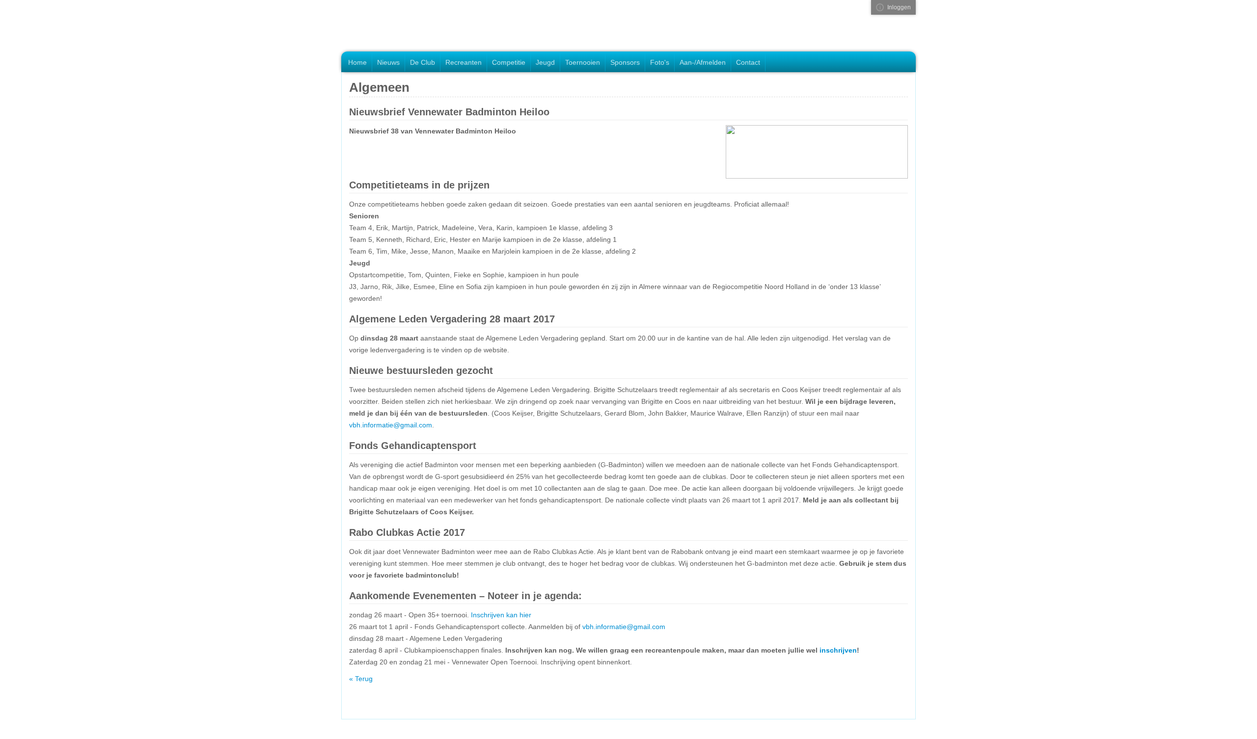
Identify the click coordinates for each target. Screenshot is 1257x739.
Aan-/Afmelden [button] (703, 62)
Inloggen (899, 7)
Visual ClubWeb (880, 7)
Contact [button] (748, 62)
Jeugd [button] (545, 62)
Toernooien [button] (582, 62)
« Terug (361, 679)
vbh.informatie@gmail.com (390, 425)
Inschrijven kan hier (501, 615)
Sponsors (625, 62)
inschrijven (838, 650)
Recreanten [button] (463, 62)
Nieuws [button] (388, 62)
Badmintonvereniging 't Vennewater (408, 26)
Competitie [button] (508, 62)
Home (357, 62)
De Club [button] (422, 62)
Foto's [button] (659, 62)
